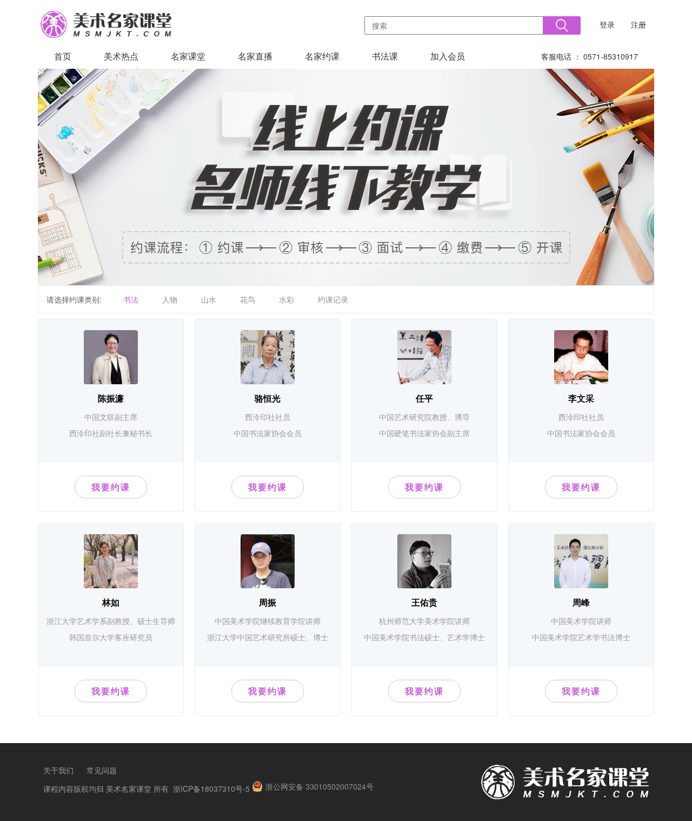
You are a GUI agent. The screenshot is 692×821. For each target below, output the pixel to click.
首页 (62, 56)
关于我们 (58, 770)
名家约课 (322, 56)
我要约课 (110, 487)
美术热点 (121, 56)
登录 (607, 24)
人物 (169, 299)
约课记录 (333, 299)
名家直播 (255, 56)
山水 (208, 299)
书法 (130, 299)
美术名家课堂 (128, 788)
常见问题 (101, 770)
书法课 (385, 56)
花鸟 (247, 299)
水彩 (286, 299)
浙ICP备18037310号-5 (211, 788)
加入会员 (447, 56)
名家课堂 (188, 56)
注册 (638, 24)
